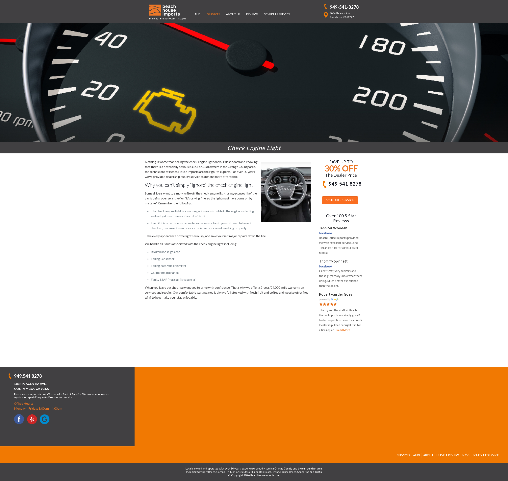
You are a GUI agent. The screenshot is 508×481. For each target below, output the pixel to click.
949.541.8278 (28, 376)
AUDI (416, 455)
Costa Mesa (243, 471)
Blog (466, 455)
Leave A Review (448, 455)
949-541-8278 (344, 7)
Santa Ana (303, 471)
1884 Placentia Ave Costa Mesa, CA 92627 (342, 15)
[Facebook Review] (325, 232)
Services (403, 455)
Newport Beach (206, 471)
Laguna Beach (288, 471)
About (428, 455)
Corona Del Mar (225, 471)
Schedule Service (486, 455)
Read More (343, 330)
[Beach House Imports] (167, 10)
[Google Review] (329, 299)
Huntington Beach (261, 471)
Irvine (276, 471)
